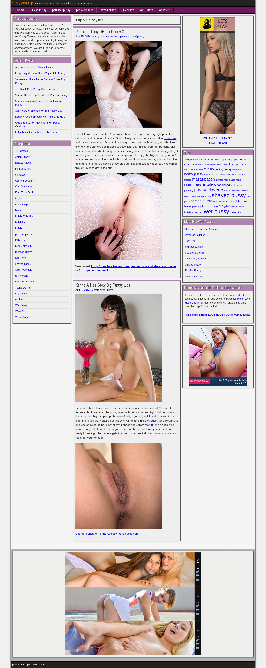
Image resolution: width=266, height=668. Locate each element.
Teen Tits (190, 240)
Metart (95, 290)
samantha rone (204, 196)
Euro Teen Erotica (25, 192)
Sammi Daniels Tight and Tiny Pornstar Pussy (41, 95)
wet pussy (216, 211)
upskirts (19, 299)
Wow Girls (165, 10)
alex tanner (203, 159)
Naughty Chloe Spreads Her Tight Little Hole (40, 116)
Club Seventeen (24, 186)
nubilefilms (192, 185)
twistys (188, 212)
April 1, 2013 (82, 290)
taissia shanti (218, 201)
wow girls (236, 212)
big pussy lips (23, 168)
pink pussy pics (194, 246)
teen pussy (192, 206)
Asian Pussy (39, 10)
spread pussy (201, 201)
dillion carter (190, 169)
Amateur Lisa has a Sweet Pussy (34, 67)
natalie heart (235, 180)
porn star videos (194, 276)
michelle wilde (222, 180)
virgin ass (198, 212)
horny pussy (193, 174)
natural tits (170, 138)
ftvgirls (19, 198)
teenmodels (21, 275)
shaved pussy (107, 10)
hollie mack (237, 169)
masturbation (203, 179)
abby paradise (191, 159)
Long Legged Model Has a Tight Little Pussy (40, 73)
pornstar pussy (61, 10)
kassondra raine (211, 174)
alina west (214, 159)
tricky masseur (237, 207)
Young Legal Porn (25, 317)
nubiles (209, 184)
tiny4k (224, 206)
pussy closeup (22, 3)
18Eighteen (21, 150)
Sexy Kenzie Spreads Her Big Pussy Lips (38, 110)
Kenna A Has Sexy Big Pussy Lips (102, 285)
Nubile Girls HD (24, 216)
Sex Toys (20, 257)
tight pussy (210, 206)
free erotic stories (195, 252)
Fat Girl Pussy (193, 270)
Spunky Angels (23, 269)
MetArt (149, 424)
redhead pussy (118, 36)
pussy (188, 190)
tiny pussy (128, 10)
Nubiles (19, 228)
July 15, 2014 (83, 36)
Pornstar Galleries (195, 234)
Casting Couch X (24, 180)
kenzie (223, 174)
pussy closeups (231, 191)
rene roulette (190, 196)
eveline (199, 169)
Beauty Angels (23, 162)
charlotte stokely (213, 164)
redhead (244, 191)
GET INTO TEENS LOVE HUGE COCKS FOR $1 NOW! (218, 314)
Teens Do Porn (23, 287)
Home (20, 10)
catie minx (200, 164)
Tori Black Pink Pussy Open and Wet (36, 89)
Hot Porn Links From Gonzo (201, 229)
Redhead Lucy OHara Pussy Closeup (105, 31)
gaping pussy (223, 169)
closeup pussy (237, 164)
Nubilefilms (21, 222)
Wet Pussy (146, 10)
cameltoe (20, 174)
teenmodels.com (24, 281)
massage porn (23, 204)
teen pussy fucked (195, 258)
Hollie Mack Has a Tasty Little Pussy (36, 132)
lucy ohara (232, 174)
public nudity (236, 185)
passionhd (223, 185)
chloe (224, 164)
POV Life (20, 240)
